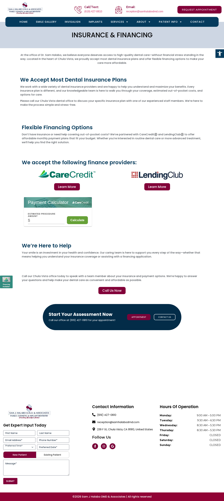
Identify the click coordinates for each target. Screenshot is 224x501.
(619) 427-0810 (93, 11)
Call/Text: (91, 7)
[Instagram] (104, 446)
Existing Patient (52, 454)
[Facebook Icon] (95, 446)
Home (24, 22)
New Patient (20, 454)
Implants (95, 22)
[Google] (112, 446)
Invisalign (73, 22)
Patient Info (168, 22)
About (141, 22)
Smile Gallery (46, 22)
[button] (219, 53)
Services (117, 22)
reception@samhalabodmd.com (144, 11)
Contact (197, 22)
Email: (130, 7)
